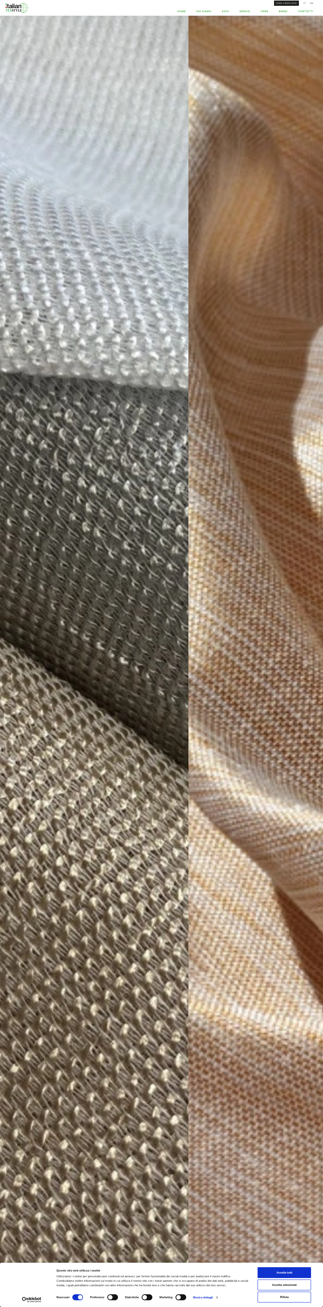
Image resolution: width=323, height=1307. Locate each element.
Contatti (305, 11)
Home (181, 11)
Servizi (244, 11)
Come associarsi (286, 3)
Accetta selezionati (284, 1284)
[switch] (112, 1297)
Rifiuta (284, 1297)
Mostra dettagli (203, 1297)
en (311, 3)
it (304, 3)
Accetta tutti (284, 1272)
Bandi (283, 11)
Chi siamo (203, 11)
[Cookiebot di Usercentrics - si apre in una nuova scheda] (31, 1300)
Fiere (264, 11)
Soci (225, 11)
